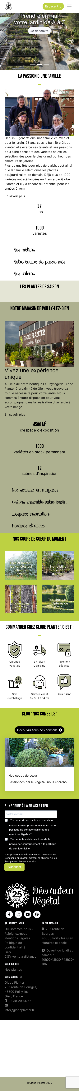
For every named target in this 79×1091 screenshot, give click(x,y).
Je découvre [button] (39, 31)
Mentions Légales (17, 938)
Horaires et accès (54, 943)
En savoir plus (15, 196)
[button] (6, 41)
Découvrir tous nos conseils (37, 730)
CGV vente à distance (20, 956)
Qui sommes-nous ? (19, 929)
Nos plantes (13, 969)
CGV (8, 952)
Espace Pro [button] (53, 6)
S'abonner (14, 867)
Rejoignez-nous (16, 933)
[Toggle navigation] (69, 6)
